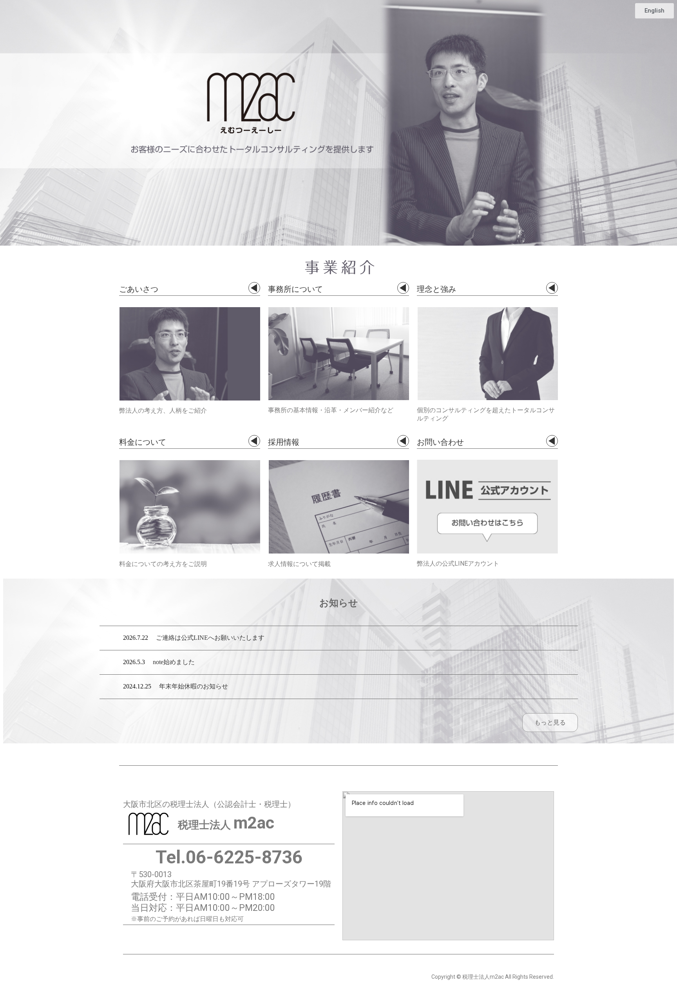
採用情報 (283, 441)
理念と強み (436, 288)
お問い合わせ (440, 441)
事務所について (295, 288)
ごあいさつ (138, 288)
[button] (654, 10)
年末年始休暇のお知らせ (193, 686)
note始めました (174, 662)
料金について (142, 441)
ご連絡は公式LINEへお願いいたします (210, 637)
